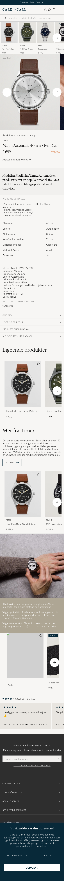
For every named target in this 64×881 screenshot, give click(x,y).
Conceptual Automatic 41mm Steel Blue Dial (44, 49)
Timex (4, 46)
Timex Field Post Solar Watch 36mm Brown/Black (20, 411)
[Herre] (25, 655)
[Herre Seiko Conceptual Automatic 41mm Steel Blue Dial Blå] (45, 32)
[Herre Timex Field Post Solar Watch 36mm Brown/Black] (9, 32)
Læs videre (42, 846)
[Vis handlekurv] (54, 10)
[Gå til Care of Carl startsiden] (14, 9)
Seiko (40, 46)
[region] (32, 716)
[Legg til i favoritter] (37, 364)
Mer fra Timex (18, 430)
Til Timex (10, 462)
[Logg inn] (45, 9)
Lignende (24, 350)
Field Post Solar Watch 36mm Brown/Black (7, 49)
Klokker (6, 58)
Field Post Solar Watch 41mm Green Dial (27, 49)
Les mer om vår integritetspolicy (32, 766)
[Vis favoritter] (49, 9)
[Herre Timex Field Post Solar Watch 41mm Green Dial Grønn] (27, 32)
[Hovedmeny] (59, 9)
